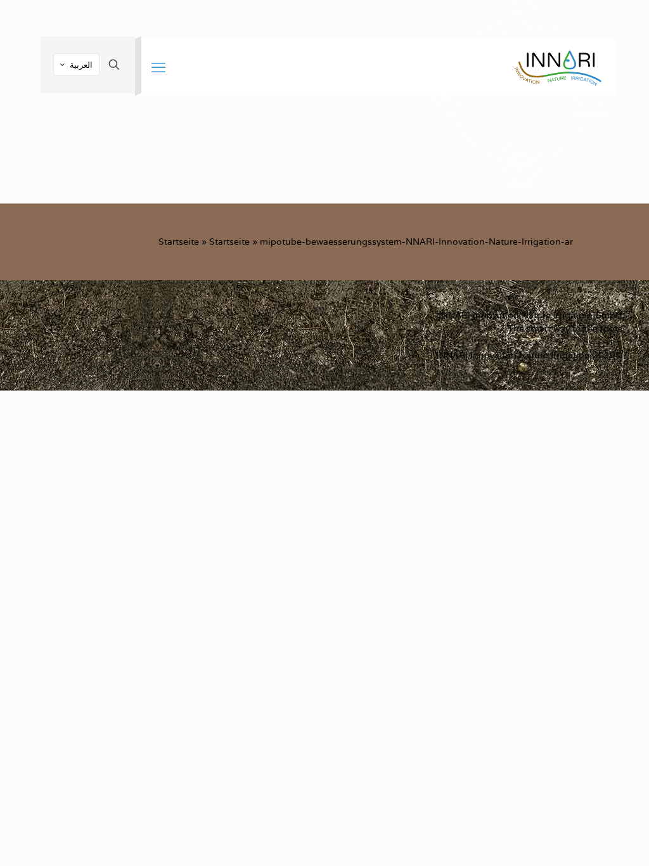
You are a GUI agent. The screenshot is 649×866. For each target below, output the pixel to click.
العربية (81, 65)
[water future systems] (557, 67)
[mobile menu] (158, 67)
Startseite (178, 241)
